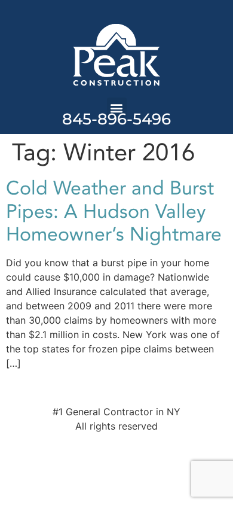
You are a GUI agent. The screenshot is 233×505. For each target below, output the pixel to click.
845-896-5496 (116, 119)
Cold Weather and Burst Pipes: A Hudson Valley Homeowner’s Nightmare (114, 211)
